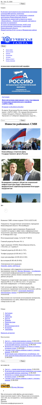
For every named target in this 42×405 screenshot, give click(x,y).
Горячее (7, 315)
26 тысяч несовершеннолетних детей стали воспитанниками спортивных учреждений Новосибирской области (16, 26)
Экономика (9, 329)
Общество (8, 53)
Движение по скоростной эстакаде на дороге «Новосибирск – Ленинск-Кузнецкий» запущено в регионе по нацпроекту (18, 21)
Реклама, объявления (10, 60)
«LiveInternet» (36, 271)
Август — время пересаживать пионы (18, 341)
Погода (7, 318)
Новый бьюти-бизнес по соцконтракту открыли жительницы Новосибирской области (17, 16)
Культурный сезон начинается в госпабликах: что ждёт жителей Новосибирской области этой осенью (23, 354)
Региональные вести (12, 326)
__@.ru (10, 266)
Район (7, 324)
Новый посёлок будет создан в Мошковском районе (19, 30)
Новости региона (9, 51)
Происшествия (9, 55)
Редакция (5, 107)
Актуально (8, 57)
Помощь (8, 320)
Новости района (9, 49)
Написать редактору (10, 59)
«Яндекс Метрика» (23, 271)
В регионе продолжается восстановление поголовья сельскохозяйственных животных (19, 12)
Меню (3, 46)
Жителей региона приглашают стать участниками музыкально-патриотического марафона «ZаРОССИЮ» (20, 102)
